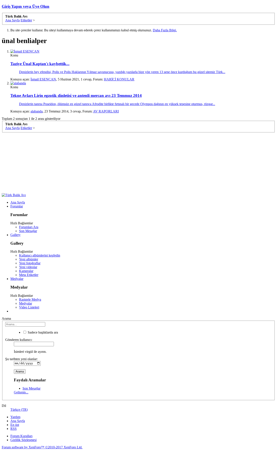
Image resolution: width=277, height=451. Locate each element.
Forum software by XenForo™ (42, 447)
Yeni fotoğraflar (29, 263)
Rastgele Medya (30, 299)
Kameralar (26, 271)
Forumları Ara (28, 227)
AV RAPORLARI (106, 111)
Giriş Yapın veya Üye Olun (25, 6)
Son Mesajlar (28, 231)
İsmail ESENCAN (43, 79)
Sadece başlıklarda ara (42, 332)
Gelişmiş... (21, 392)
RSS (13, 428)
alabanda (37, 111)
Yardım (15, 417)
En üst (14, 425)
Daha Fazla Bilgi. (165, 30)
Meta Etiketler (28, 275)
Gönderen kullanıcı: (18, 340)
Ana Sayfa (17, 202)
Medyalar (16, 279)
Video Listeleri (29, 307)
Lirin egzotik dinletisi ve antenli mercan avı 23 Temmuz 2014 (76, 95)
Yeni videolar (28, 267)
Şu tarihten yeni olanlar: (21, 359)
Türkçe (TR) (19, 409)
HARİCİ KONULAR (119, 79)
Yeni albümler (28, 259)
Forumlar (16, 206)
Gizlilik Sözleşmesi (23, 440)
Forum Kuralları (21, 436)
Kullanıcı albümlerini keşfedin (39, 255)
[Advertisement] (131, 163)
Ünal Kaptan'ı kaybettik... (39, 63)
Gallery (15, 235)
